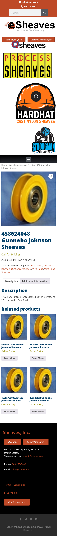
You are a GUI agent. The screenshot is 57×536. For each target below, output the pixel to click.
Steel (28, 268)
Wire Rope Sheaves (18, 164)
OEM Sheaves (18, 268)
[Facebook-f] (21, 519)
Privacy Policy (11, 492)
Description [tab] (11, 281)
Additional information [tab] (35, 281)
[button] (28, 159)
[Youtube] (31, 519)
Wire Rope (37, 268)
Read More (9, 358)
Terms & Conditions (14, 484)
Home (4, 164)
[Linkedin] (36, 519)
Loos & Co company (32, 456)
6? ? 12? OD (36, 265)
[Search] (44, 12)
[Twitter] (26, 519)
